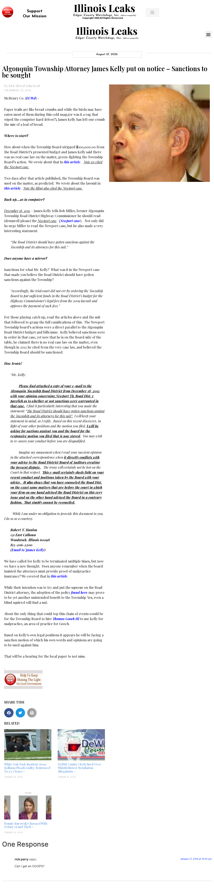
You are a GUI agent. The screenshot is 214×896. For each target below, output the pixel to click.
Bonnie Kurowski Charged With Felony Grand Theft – (25, 825)
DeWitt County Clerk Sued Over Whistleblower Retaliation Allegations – (79, 767)
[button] (208, 34)
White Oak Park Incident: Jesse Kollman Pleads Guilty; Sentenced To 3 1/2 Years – (27, 767)
